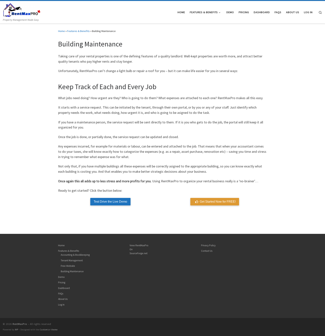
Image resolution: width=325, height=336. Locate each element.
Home (61, 31)
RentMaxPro (20, 324)
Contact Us (206, 250)
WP (16, 329)
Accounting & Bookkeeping (75, 254)
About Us (63, 299)
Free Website (68, 266)
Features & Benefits (78, 31)
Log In (61, 304)
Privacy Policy (208, 245)
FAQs (60, 293)
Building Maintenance (72, 271)
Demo (61, 277)
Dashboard (64, 288)
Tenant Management (72, 260)
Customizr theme (49, 329)
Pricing (61, 282)
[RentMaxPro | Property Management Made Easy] (21, 9)
